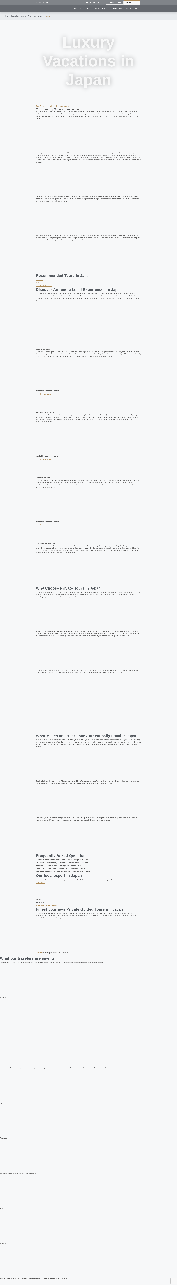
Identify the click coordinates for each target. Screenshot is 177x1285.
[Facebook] (87, 2)
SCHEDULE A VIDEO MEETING (47, 905)
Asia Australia (38, 16)
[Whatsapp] (90, 2)
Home (6, 16)
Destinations (76, 8)
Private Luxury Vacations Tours (21, 16)
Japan (38, 106)
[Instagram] (101, 2)
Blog (135, 8)
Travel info (44, 106)
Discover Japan (45, 394)
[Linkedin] (97, 2)
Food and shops (64, 106)
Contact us (39, 953)
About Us (128, 8)
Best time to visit (53, 106)
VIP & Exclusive (101, 8)
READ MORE (40, 883)
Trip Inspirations (116, 8)
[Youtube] (94, 2)
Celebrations (88, 8)
